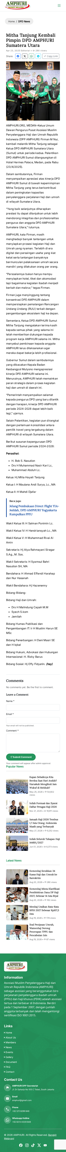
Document (11, 1062)
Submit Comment (22, 757)
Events (9, 1052)
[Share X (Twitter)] (24, 56)
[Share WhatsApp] (31, 56)
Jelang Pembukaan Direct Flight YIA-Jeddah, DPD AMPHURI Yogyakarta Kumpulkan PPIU (34, 510)
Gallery (9, 1057)
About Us (10, 1037)
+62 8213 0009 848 (21, 1122)
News (8, 1047)
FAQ (7, 1066)
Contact (9, 1071)
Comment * (12, 730)
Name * (10, 701)
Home (11, 21)
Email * (10, 714)
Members (10, 1042)
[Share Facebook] (18, 56)
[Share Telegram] (38, 56)
